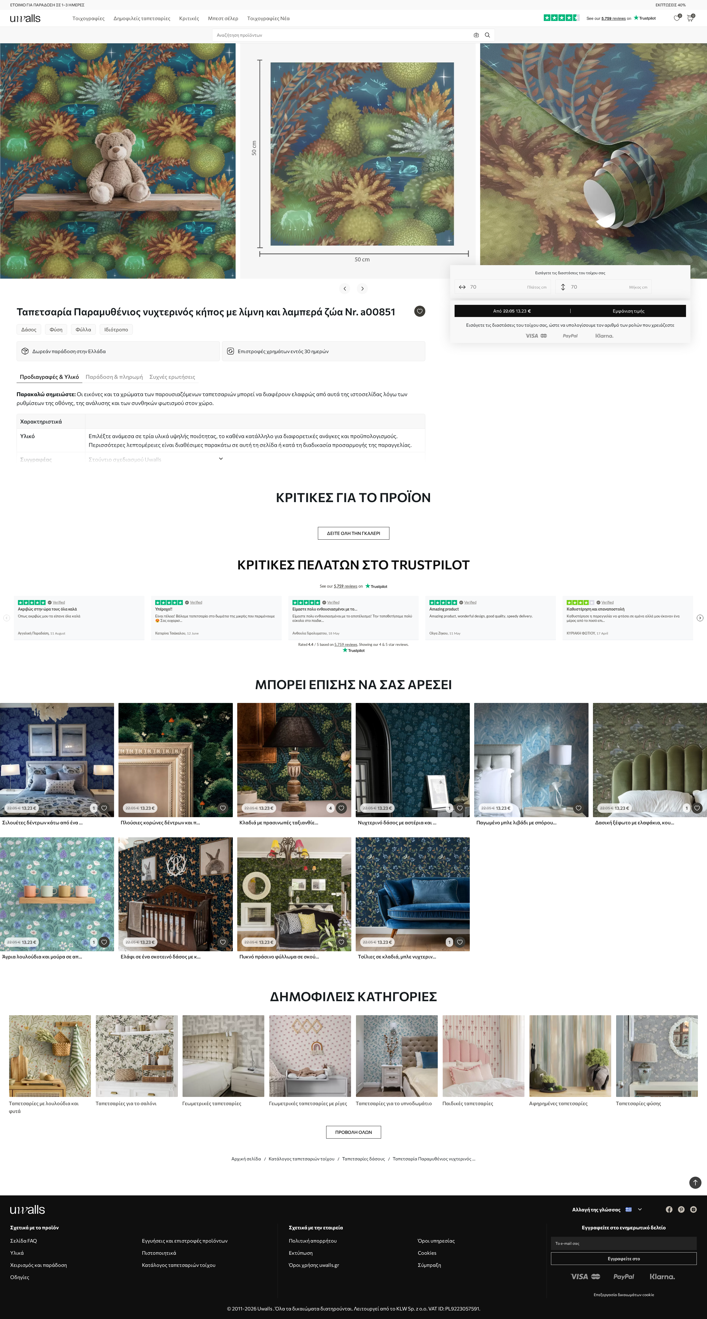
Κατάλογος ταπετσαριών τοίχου (301, 1158)
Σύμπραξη (429, 1265)
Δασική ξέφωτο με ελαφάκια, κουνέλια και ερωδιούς (635, 822)
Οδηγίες (19, 1277)
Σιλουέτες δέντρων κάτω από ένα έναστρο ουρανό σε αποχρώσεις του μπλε (42, 822)
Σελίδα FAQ (23, 1241)
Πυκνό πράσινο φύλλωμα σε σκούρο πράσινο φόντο (279, 956)
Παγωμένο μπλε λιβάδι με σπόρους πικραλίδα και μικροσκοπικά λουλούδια (516, 822)
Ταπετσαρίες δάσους (363, 1158)
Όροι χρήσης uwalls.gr (314, 1265)
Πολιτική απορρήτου (313, 1241)
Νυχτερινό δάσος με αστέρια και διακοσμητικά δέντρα (398, 822)
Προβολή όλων (353, 1132)
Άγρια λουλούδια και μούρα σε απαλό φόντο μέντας (42, 956)
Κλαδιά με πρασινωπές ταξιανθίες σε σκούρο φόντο (279, 822)
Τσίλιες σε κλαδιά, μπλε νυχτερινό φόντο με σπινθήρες (398, 956)
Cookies (427, 1253)
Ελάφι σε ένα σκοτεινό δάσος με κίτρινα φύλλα (161, 956)
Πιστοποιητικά (159, 1253)
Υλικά (17, 1253)
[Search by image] (476, 35)
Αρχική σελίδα (246, 1158)
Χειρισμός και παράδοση (38, 1265)
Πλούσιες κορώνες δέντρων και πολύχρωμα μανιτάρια (161, 822)
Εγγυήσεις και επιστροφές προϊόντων (185, 1241)
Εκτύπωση (301, 1253)
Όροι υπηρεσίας (436, 1241)
